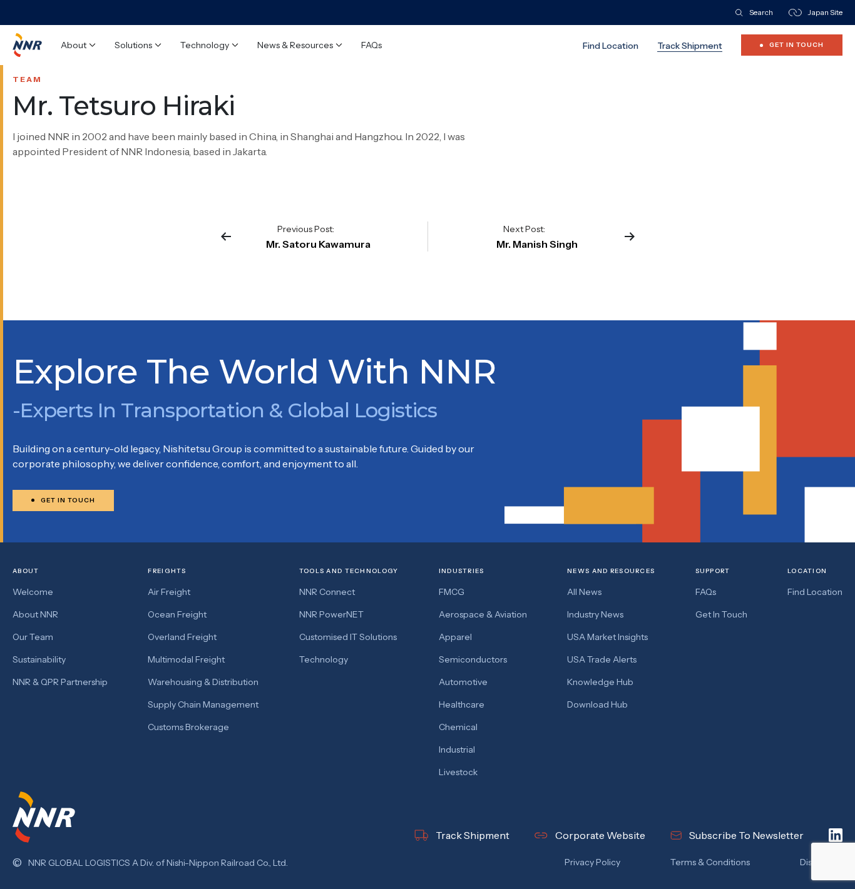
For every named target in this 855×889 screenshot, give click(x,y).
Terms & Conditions (710, 862)
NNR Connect (327, 591)
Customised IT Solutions (348, 637)
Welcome (33, 591)
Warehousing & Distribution (203, 682)
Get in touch (721, 614)
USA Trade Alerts (602, 659)
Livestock (458, 772)
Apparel (455, 637)
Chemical (458, 727)
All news (584, 591)
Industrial (457, 749)
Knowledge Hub (600, 682)
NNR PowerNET (331, 614)
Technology (323, 659)
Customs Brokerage (188, 727)
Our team (33, 637)
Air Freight (169, 591)
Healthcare (461, 704)
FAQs (371, 45)
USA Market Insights (607, 637)
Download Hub (597, 704)
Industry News (595, 614)
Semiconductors (473, 659)
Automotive (463, 682)
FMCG (451, 591)
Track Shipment (689, 45)
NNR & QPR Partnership (60, 682)
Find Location (610, 45)
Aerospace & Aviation (483, 614)
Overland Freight (182, 637)
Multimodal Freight (186, 659)
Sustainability (39, 659)
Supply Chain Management (203, 704)
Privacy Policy (592, 862)
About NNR (35, 614)
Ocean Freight (177, 614)
